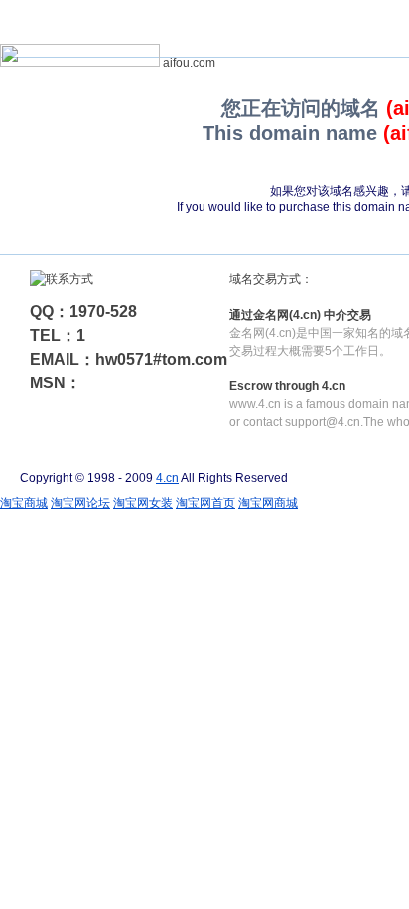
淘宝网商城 (268, 503)
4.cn (167, 478)
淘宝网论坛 (80, 503)
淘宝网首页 (205, 503)
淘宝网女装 (143, 503)
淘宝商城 (24, 503)
